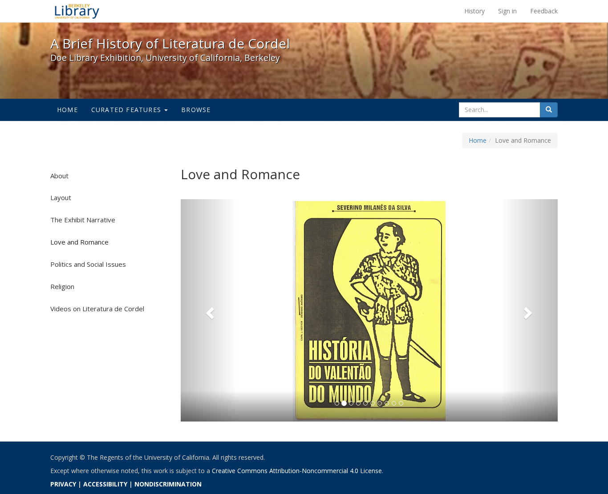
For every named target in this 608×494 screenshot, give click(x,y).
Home (67, 109)
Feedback (544, 11)
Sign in (507, 11)
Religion (62, 286)
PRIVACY (63, 484)
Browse (196, 109)
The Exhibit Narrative (82, 219)
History (474, 11)
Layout (60, 197)
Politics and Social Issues (88, 264)
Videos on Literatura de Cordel (97, 308)
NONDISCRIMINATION (168, 484)
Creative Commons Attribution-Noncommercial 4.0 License (297, 470)
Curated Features (127, 109)
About (59, 175)
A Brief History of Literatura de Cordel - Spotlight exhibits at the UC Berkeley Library (77, 11)
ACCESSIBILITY (105, 484)
